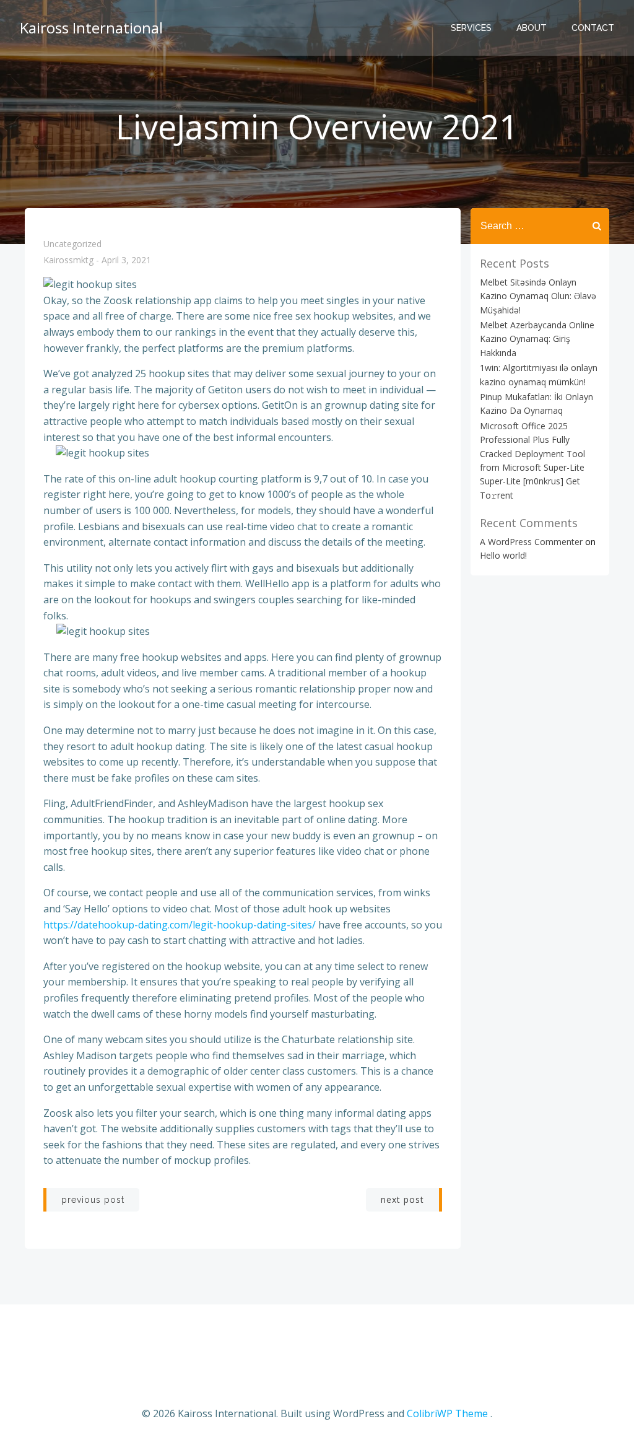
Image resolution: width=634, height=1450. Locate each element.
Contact (592, 28)
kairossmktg (68, 260)
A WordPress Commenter (531, 542)
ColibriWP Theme (447, 1413)
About (531, 28)
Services (471, 28)
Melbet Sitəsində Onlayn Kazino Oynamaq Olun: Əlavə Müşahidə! (538, 296)
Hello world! (503, 555)
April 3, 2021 (126, 260)
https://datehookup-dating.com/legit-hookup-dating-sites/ (179, 925)
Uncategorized (72, 244)
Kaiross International (91, 27)
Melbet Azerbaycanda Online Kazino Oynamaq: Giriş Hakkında (537, 339)
